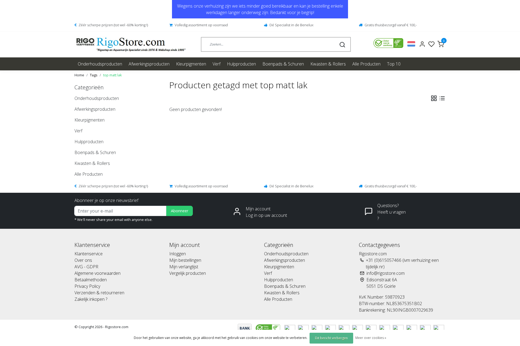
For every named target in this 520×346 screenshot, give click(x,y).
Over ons (83, 260)
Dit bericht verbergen (331, 338)
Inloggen (177, 254)
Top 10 (394, 64)
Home (79, 75)
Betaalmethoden (90, 280)
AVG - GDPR (86, 267)
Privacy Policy (87, 286)
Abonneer (179, 210)
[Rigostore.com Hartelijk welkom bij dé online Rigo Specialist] (130, 44)
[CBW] (268, 328)
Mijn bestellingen (185, 260)
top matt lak (112, 75)
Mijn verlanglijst (183, 267)
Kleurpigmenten (191, 64)
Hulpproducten (241, 64)
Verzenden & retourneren (99, 293)
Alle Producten (366, 64)
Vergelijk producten (187, 273)
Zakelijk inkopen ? (90, 299)
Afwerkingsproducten (149, 64)
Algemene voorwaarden (97, 273)
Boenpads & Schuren (283, 64)
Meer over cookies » (370, 337)
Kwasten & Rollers (328, 64)
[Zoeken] (342, 44)
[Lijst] (442, 98)
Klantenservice (88, 254)
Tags (94, 75)
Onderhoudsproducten (100, 64)
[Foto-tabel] (433, 98)
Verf (216, 64)
